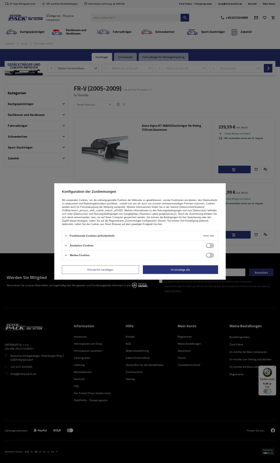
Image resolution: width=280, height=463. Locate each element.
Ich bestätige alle (180, 270)
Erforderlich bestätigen (100, 270)
